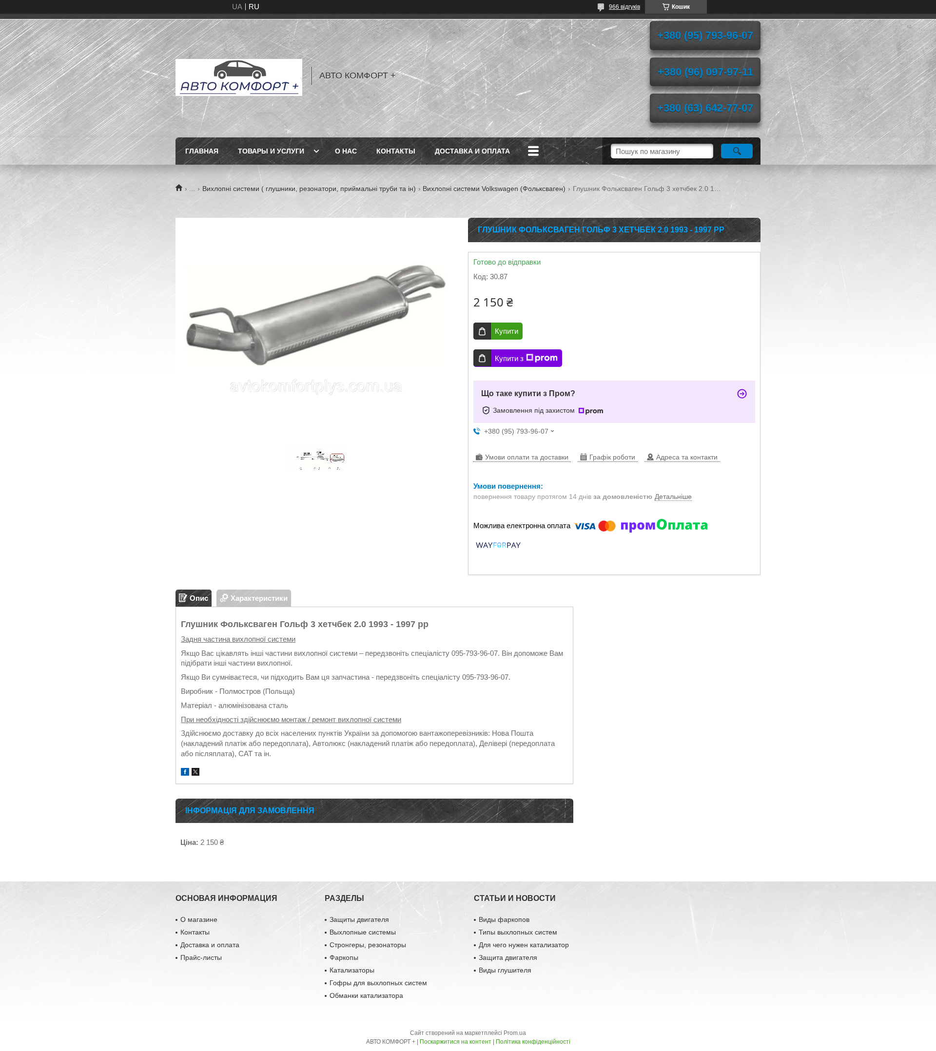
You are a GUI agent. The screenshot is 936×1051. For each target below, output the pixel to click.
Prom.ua (515, 1033)
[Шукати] (737, 151)
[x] (195, 773)
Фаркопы (344, 957)
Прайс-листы (201, 957)
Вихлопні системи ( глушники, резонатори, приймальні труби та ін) (309, 188)
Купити (506, 331)
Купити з (509, 358)
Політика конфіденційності (533, 1041)
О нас (346, 151)
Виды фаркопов (504, 919)
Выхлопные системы (363, 932)
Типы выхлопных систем (518, 932)
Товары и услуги (271, 151)
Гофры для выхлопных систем (378, 983)
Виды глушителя (505, 970)
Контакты (395, 151)
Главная (201, 151)
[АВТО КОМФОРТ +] (239, 75)
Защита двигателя (508, 957)
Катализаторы (352, 970)
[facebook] (185, 773)
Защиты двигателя (359, 919)
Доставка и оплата (472, 151)
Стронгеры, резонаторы (368, 945)
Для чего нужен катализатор (524, 945)
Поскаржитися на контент (455, 1041)
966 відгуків (624, 6)
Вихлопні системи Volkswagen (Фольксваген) (494, 188)
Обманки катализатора (366, 995)
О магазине (198, 919)
